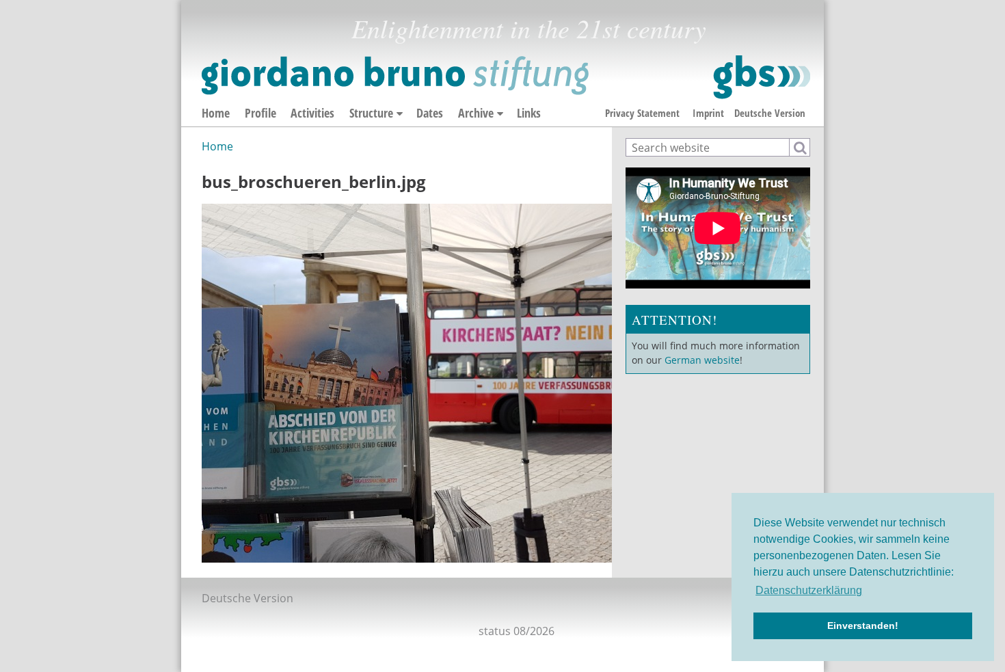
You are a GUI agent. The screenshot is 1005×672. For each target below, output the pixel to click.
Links (529, 113)
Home (216, 113)
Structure (371, 113)
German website (702, 359)
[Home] (506, 77)
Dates (429, 113)
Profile (260, 113)
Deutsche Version (769, 113)
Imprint (708, 113)
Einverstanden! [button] (862, 625)
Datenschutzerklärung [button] (808, 590)
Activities (312, 113)
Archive (476, 113)
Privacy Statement (642, 113)
